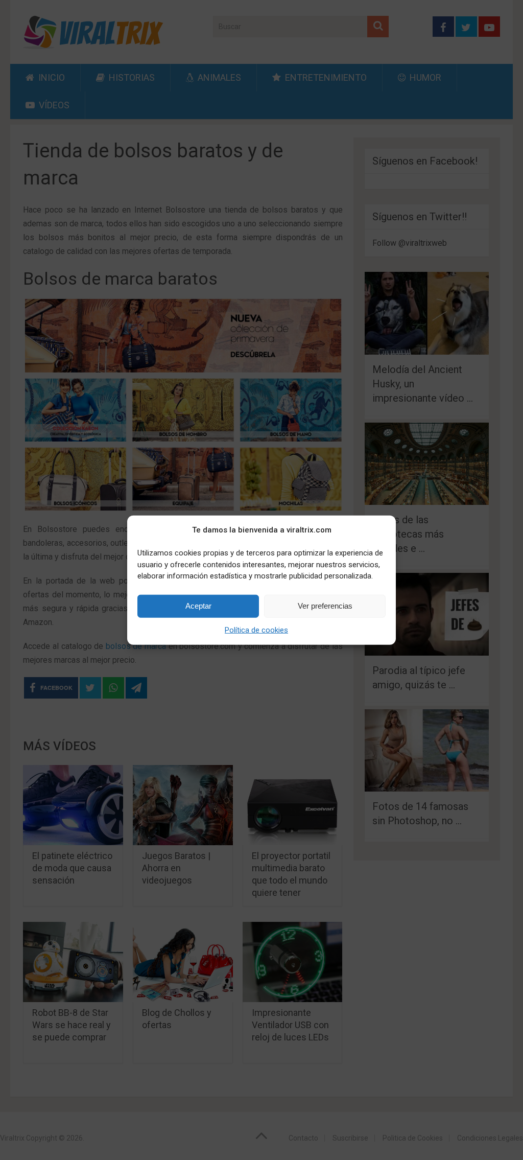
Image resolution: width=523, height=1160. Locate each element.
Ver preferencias (325, 605)
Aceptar (198, 605)
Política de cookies (256, 629)
